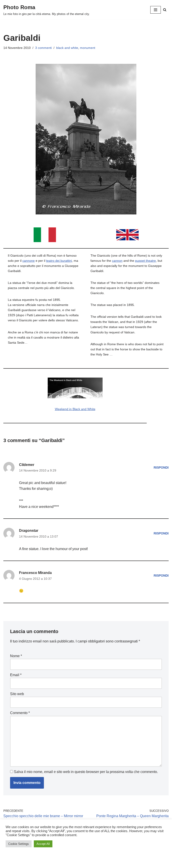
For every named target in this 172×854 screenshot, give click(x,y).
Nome (16, 656)
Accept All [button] (43, 844)
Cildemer (26, 465)
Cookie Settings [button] (18, 844)
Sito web (17, 694)
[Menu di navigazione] (155, 10)
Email (16, 675)
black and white (67, 48)
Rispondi (161, 467)
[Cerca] (164, 9)
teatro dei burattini (59, 260)
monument (87, 48)
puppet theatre (145, 260)
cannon (117, 260)
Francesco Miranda (35, 573)
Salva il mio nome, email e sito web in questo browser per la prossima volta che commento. (86, 772)
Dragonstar (28, 530)
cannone (28, 260)
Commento (20, 713)
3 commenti (43, 48)
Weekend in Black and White (75, 409)
